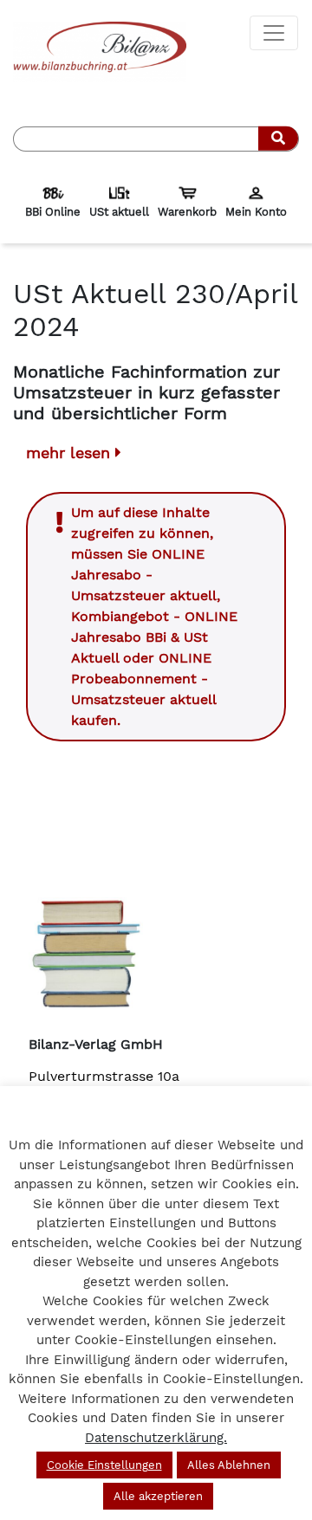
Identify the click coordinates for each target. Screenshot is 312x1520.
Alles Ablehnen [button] (228, 1465)
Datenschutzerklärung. (156, 1438)
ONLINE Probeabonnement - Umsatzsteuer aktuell (143, 679)
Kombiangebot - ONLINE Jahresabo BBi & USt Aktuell (154, 637)
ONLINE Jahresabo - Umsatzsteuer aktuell (144, 575)
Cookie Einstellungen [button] (104, 1465)
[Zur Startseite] (99, 50)
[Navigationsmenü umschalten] (274, 33)
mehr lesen (70, 452)
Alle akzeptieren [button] (158, 1496)
